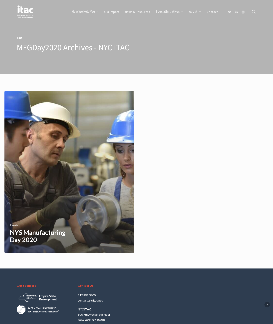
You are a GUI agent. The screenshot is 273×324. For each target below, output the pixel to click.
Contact (212, 12)
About (193, 11)
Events (14, 225)
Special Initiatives (168, 11)
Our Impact (111, 12)
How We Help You (83, 11)
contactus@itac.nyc (90, 300)
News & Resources (137, 12)
